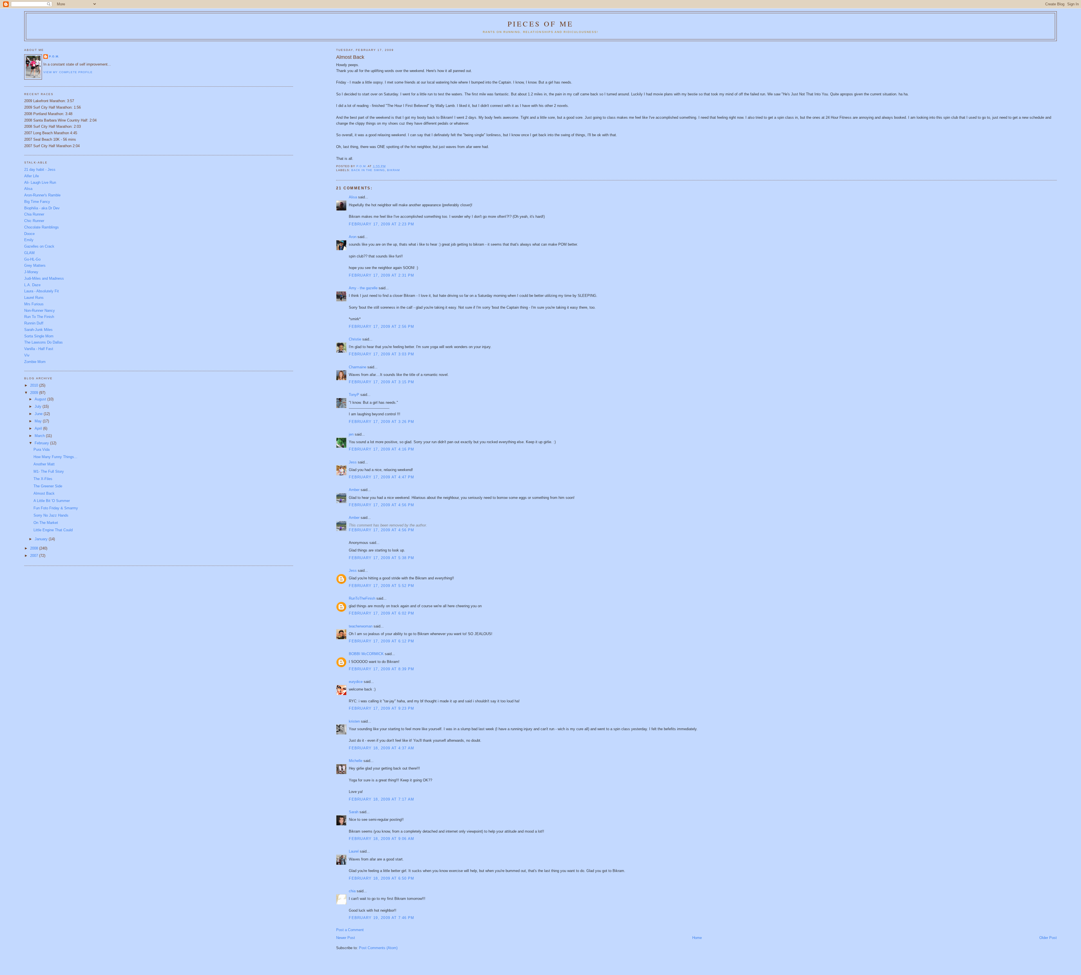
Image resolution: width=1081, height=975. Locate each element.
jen (351, 434)
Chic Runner (34, 221)
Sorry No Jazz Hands (50, 515)
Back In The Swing (368, 170)
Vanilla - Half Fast (38, 349)
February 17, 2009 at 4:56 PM (381, 505)
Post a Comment (350, 930)
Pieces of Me (540, 23)
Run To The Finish (39, 317)
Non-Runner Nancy (39, 310)
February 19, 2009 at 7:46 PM (381, 918)
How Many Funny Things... (55, 457)
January (42, 539)
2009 (34, 393)
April (39, 428)
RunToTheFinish (362, 598)
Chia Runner (34, 214)
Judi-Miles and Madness (44, 278)
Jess (353, 462)
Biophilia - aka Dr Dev (42, 208)
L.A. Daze (32, 285)
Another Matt (44, 464)
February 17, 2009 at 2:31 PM (381, 275)
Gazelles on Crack (39, 246)
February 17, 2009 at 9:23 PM (381, 708)
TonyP (354, 395)
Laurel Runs (34, 297)
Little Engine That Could (53, 530)
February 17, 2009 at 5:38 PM (381, 558)
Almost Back (44, 493)
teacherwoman (360, 626)
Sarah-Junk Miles (38, 330)
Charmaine (357, 367)
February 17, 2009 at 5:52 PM (381, 586)
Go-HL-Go (32, 259)
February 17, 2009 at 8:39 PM (381, 669)
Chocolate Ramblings (41, 227)
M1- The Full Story (48, 471)
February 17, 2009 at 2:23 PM (381, 224)
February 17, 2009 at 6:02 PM (381, 613)
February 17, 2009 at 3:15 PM (381, 382)
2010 (34, 385)
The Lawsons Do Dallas (43, 342)
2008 (34, 548)
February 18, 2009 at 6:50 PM (381, 878)
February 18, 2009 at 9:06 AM (381, 839)
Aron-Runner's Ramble (42, 195)
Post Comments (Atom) (378, 948)
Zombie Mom (35, 362)
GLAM (29, 253)
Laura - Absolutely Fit (41, 291)
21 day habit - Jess (39, 169)
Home (697, 938)
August (41, 399)
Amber (354, 490)
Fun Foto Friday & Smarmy (55, 508)
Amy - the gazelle (363, 288)
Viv (27, 355)
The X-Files (42, 479)
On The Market (45, 523)
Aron (352, 237)
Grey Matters (35, 265)
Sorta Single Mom (38, 336)
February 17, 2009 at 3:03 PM (381, 354)
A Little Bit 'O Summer (51, 501)
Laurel (354, 851)
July (39, 406)
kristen (354, 721)
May (39, 421)
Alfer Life (31, 176)
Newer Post (345, 938)
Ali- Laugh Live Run (40, 182)
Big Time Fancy (37, 202)
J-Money (31, 272)
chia (352, 891)
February (42, 443)
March (40, 436)
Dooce (29, 234)
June (39, 414)
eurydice (356, 682)
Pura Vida (41, 449)
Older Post (1048, 938)
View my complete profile (67, 72)
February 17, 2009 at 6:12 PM (381, 641)
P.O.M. (54, 56)
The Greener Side (47, 486)
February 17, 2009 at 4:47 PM (381, 477)
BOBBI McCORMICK (366, 654)
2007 (34, 555)
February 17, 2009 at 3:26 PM (381, 422)
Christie (355, 339)
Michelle (355, 761)
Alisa (353, 197)
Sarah (353, 812)
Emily (28, 240)
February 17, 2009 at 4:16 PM (381, 449)
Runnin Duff (33, 323)
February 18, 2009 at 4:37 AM (381, 748)
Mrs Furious (34, 304)
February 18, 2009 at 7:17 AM (381, 799)
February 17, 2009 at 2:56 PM (381, 326)
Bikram (393, 170)
